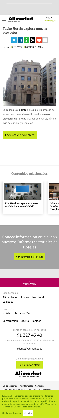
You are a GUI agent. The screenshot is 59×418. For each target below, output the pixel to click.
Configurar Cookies (11, 413)
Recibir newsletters (29, 365)
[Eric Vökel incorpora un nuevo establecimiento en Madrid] (23, 197)
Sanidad (36, 321)
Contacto (39, 385)
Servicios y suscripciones (39, 389)
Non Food (38, 297)
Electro (25, 321)
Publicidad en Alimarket (14, 389)
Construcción (10, 321)
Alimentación (10, 297)
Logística (8, 301)
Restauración (22, 313)
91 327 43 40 (29, 335)
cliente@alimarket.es (29, 348)
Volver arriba (29, 284)
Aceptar (28, 413)
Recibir (50, 19)
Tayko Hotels (21, 109)
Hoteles (7, 313)
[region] (29, 404)
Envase (25, 297)
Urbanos (6, 47)
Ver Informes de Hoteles (29, 256)
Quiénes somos (10, 385)
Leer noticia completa (19, 135)
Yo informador (26, 385)
